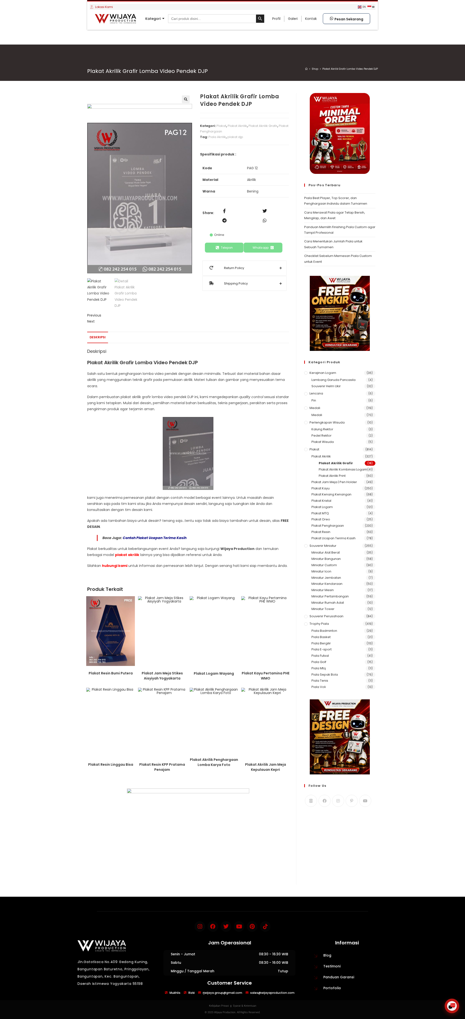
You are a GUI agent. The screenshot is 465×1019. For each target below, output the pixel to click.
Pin (313, 400)
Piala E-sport (321, 649)
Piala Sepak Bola (324, 674)
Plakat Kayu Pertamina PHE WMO (265, 676)
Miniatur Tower (322, 609)
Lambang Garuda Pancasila (333, 380)
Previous (94, 315)
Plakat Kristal (321, 500)
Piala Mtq (318, 668)
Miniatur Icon (321, 571)
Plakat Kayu (320, 488)
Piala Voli (318, 687)
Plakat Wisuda (322, 442)
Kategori (153, 18)
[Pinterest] (352, 801)
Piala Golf (318, 662)
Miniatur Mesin (322, 590)
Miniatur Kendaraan (326, 583)
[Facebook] (324, 801)
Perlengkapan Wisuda (327, 422)
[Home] (306, 69)
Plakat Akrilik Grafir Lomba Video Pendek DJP (350, 69)
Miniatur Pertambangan (330, 596)
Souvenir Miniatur (323, 545)
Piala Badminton (324, 630)
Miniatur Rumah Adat (327, 602)
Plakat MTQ (320, 513)
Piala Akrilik (217, 137)
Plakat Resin (320, 532)
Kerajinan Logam (323, 373)
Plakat (221, 126)
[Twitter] (226, 926)
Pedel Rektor (321, 435)
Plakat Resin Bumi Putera (111, 673)
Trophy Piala (319, 623)
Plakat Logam (322, 507)
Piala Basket (321, 637)
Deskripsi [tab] (98, 337)
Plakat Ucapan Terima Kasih (333, 538)
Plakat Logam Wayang (214, 673)
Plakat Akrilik (237, 126)
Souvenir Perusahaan (326, 616)
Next (91, 321)
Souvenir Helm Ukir (326, 386)
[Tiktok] (265, 926)
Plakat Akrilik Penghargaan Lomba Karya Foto (214, 762)
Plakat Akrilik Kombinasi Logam (343, 469)
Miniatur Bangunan (326, 558)
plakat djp (235, 137)
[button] (186, 99)
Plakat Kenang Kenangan (331, 494)
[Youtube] (365, 801)
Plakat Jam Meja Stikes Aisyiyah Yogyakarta (162, 676)
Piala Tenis (319, 680)
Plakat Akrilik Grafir (262, 126)
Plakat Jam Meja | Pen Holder (334, 482)
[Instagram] (338, 801)
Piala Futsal (320, 655)
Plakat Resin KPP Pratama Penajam (162, 767)
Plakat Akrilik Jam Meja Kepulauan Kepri (265, 767)
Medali (315, 408)
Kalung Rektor (322, 429)
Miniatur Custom (324, 565)
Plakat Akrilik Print (332, 475)
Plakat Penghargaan (327, 525)
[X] (311, 801)
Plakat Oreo (320, 519)
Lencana (316, 393)
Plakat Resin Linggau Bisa (110, 764)
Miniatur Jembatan (326, 577)
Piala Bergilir (321, 643)
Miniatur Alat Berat (325, 552)
